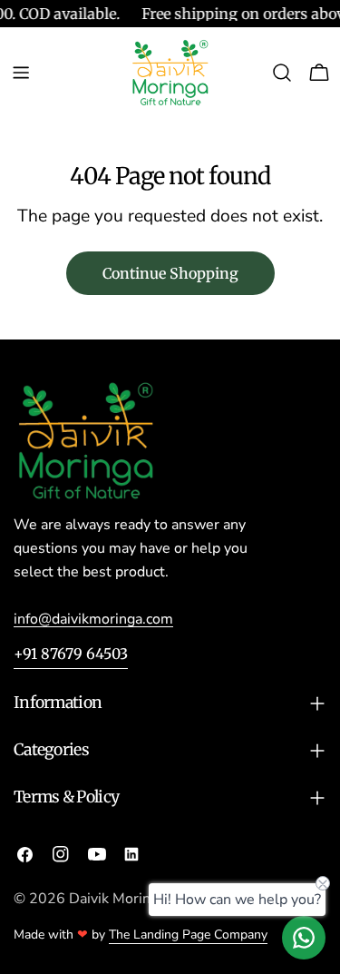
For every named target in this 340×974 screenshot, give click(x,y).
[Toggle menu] (21, 72)
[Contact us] (303, 937)
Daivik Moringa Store (137, 899)
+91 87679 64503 (71, 653)
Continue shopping (170, 273)
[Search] (282, 72)
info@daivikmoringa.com (93, 619)
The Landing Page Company (188, 934)
